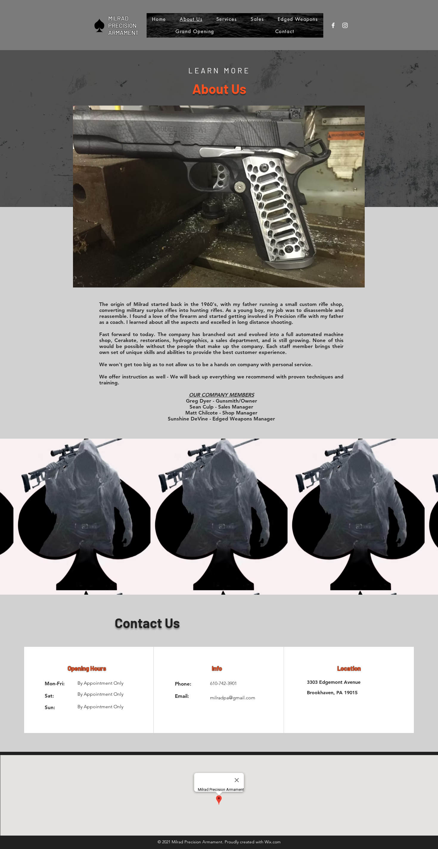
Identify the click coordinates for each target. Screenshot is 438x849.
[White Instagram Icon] (345, 25)
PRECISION (122, 25)
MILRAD (118, 18)
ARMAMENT (123, 32)
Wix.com (273, 842)
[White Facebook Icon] (333, 25)
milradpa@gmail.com (232, 697)
